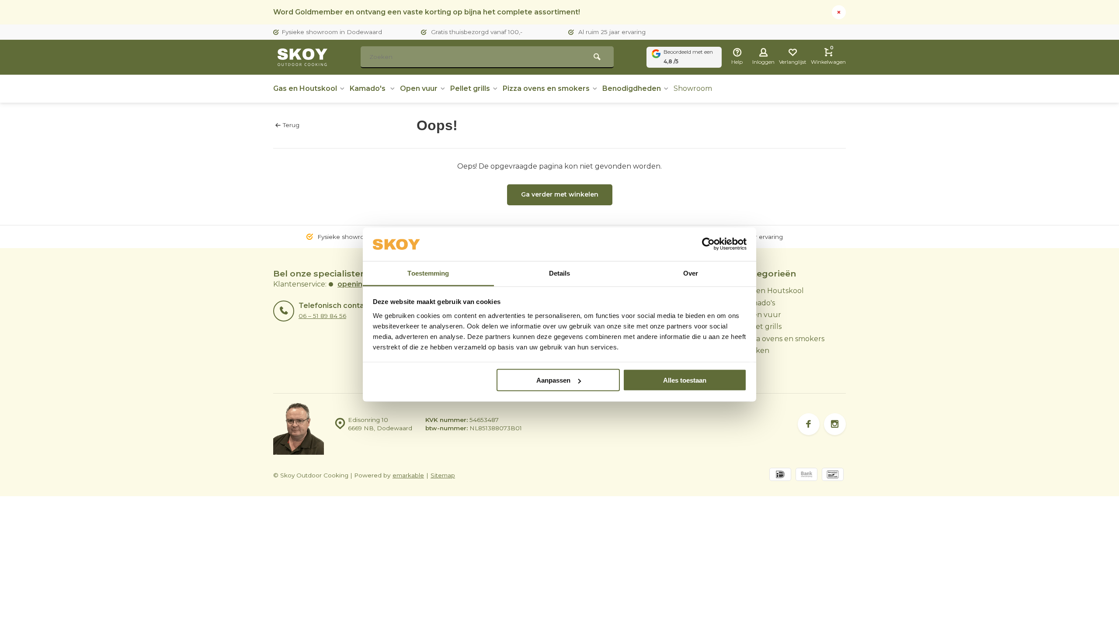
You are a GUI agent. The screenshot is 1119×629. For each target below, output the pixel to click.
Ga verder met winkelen (559, 194)
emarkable (408, 475)
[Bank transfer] (806, 475)
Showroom (693, 88)
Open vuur (419, 88)
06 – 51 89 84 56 (322, 315)
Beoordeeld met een (688, 56)
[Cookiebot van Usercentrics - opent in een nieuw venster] (708, 244)
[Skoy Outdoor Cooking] (303, 57)
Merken (755, 350)
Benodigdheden (631, 88)
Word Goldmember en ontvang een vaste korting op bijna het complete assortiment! (426, 12)
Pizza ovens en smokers (546, 88)
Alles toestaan (684, 380)
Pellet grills (470, 88)
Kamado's (368, 88)
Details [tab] (559, 272)
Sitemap (443, 475)
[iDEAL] (780, 475)
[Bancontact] (833, 475)
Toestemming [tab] (428, 272)
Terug (291, 124)
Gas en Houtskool (305, 88)
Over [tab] (690, 272)
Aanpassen (553, 380)
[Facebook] (809, 424)
